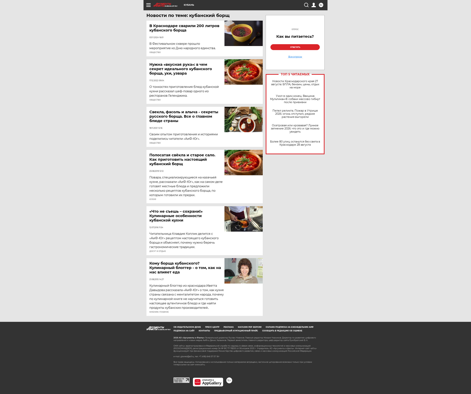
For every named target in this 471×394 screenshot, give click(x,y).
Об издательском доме (187, 327)
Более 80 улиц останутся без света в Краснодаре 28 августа (295, 143)
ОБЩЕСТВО (155, 52)
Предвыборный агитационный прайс (236, 331)
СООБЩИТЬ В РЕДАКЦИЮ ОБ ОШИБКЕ (282, 331)
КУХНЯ (152, 199)
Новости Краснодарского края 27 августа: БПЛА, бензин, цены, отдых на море (295, 84)
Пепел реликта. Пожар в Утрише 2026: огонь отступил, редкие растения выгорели (295, 114)
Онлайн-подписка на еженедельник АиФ (290, 327)
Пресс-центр (212, 327)
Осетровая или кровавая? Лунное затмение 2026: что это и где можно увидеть (295, 128)
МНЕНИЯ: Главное (159, 312)
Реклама (229, 327)
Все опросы (295, 57)
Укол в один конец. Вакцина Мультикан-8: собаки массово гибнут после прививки (295, 99)
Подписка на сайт (183, 331)
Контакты (204, 331)
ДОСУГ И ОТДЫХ (157, 251)
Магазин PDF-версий (249, 327)
